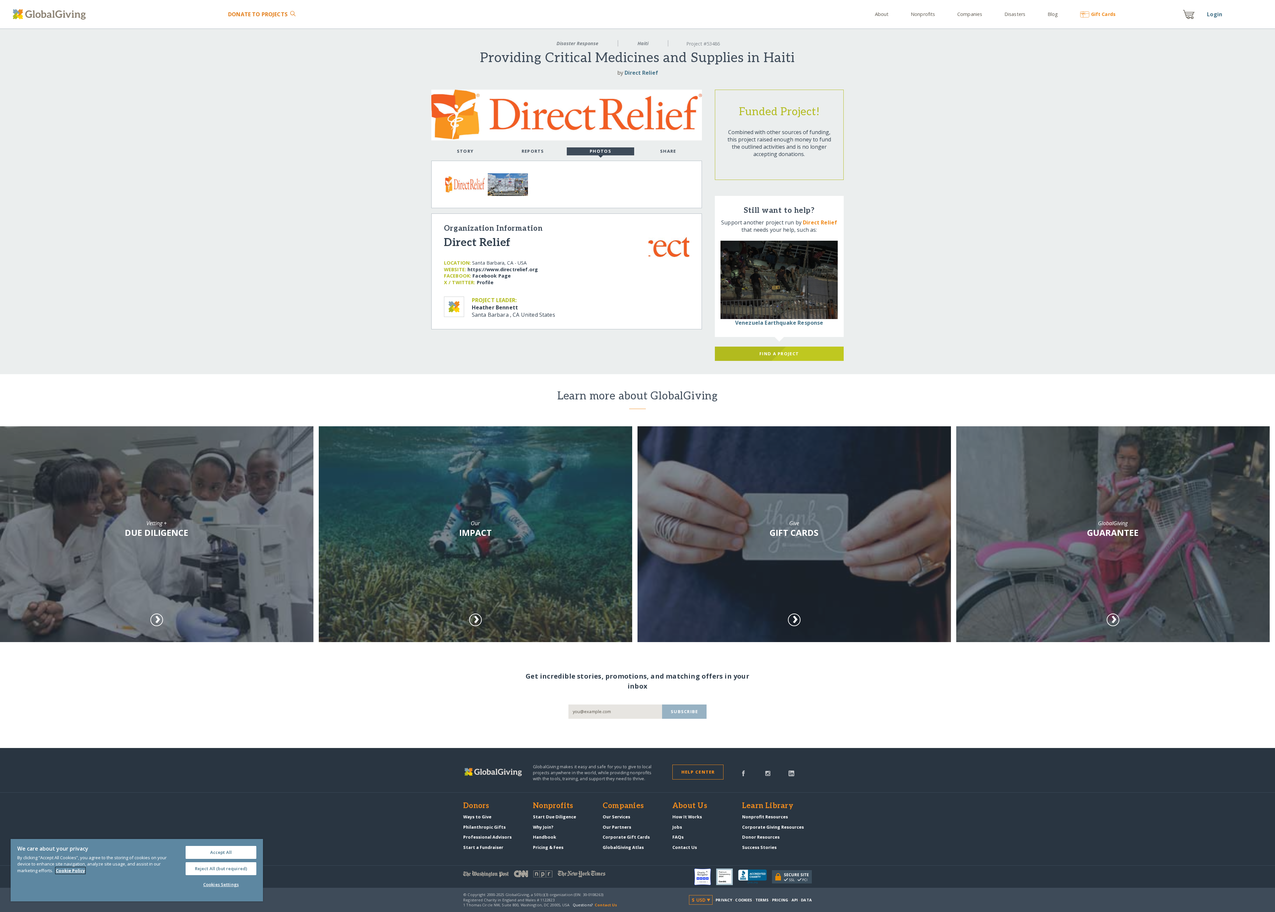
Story (465, 151)
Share (668, 151)
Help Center (698, 772)
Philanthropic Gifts (484, 827)
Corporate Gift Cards (626, 837)
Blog (1053, 14)
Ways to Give (477, 817)
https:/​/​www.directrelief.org (503, 269)
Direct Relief (641, 72)
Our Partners (617, 827)
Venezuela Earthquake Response (779, 322)
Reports (533, 151)
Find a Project (779, 354)
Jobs (677, 827)
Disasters (1014, 14)
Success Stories (759, 847)
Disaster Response (577, 43)
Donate (258, 14)
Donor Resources (761, 837)
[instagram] (767, 773)
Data (806, 899)
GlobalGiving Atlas (623, 847)
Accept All (221, 852)
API (795, 899)
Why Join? (543, 827)
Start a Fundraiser (483, 847)
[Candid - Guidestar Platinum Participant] (727, 877)
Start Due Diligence (554, 817)
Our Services (616, 817)
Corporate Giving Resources (773, 827)
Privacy (724, 899)
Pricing (780, 899)
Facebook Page (491, 276)
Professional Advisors (487, 837)
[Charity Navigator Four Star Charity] (705, 877)
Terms (762, 899)
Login (1214, 14)
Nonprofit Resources (765, 817)
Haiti (643, 43)
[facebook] (743, 773)
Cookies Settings (221, 884)
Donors (476, 806)
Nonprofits (923, 14)
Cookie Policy (70, 870)
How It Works (687, 817)
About (882, 14)
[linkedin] (791, 773)
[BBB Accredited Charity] (755, 877)
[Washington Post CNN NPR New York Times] (550, 875)
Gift (1103, 14)
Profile (485, 282)
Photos (600, 151)
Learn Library (767, 806)
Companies (969, 14)
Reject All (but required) (221, 868)
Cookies (743, 899)
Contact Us (684, 847)
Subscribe (684, 711)
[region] (137, 870)
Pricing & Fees (548, 847)
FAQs (678, 837)
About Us (689, 806)
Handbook (544, 837)
